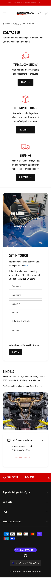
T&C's (23, 82)
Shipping (23, 177)
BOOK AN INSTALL (20, 226)
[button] (4, 13)
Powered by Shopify (34, 572)
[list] (25, 116)
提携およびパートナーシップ (24, 24)
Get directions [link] (21, 458)
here (26, 265)
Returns (23, 129)
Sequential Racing (21, 572)
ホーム (8, 24)
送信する (15, 352)
